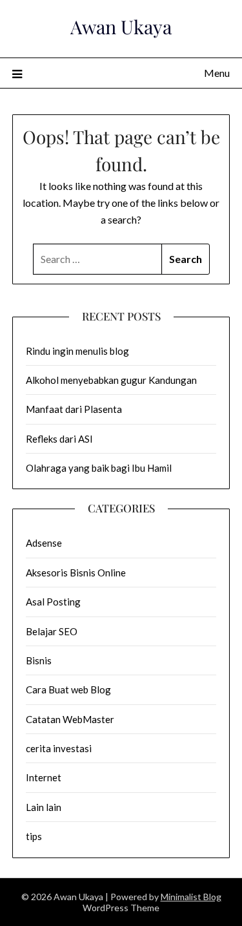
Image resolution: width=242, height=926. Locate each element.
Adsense (44, 543)
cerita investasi (59, 748)
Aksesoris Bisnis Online (76, 572)
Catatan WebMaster (70, 719)
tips (34, 836)
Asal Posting (53, 601)
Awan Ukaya (121, 26)
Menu (217, 73)
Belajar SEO (51, 631)
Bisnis (39, 660)
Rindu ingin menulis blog (77, 351)
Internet (43, 777)
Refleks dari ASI (59, 439)
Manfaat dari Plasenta (74, 409)
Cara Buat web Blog (68, 689)
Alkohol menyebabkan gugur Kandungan (111, 380)
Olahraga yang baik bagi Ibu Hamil (99, 468)
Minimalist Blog (191, 896)
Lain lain (43, 807)
